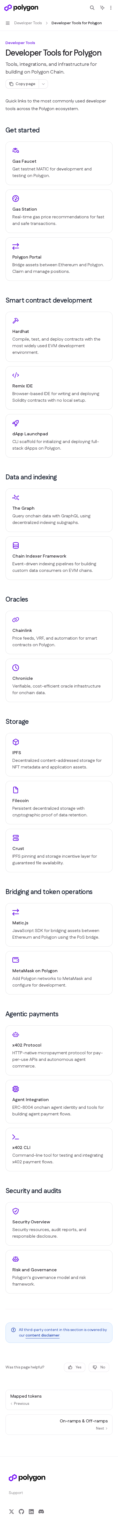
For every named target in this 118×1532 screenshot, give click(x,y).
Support (16, 1493)
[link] (59, 163)
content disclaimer (43, 1335)
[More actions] (111, 8)
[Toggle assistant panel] (102, 7)
